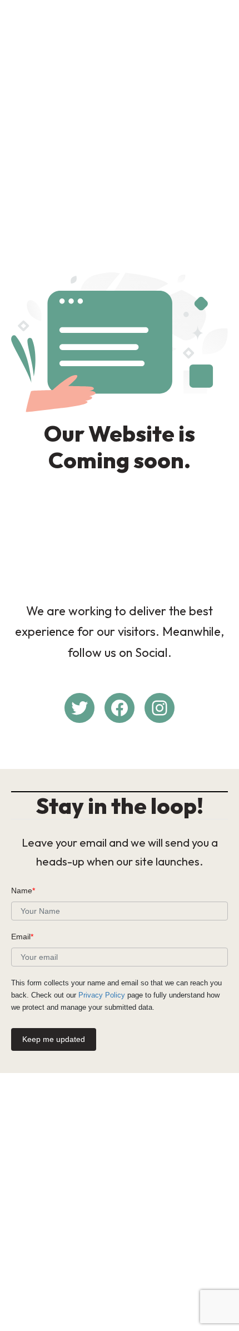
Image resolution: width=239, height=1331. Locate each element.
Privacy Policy (101, 995)
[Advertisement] (119, 127)
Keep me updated (53, 1039)
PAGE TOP (222, 1281)
